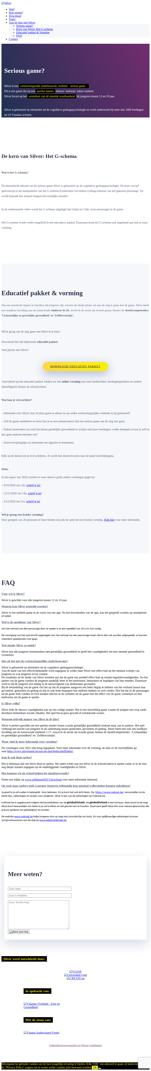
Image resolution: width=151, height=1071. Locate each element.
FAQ (19, 35)
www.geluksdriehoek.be (52, 820)
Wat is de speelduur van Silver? (21, 622)
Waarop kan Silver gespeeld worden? (24, 606)
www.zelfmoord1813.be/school (43, 779)
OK (95, 1067)
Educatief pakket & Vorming (33, 32)
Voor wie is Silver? (13, 593)
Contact (13, 39)
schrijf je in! (33, 485)
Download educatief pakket (75, 366)
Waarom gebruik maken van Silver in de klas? (30, 719)
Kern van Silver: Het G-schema (34, 29)
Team (12, 19)
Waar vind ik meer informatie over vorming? (29, 741)
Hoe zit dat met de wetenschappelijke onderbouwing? (34, 661)
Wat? (12, 9)
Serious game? (24, 25)
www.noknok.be (23, 816)
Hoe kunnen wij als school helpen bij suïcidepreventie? (35, 773)
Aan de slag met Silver (22, 22)
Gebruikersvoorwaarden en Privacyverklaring (75, 1045)
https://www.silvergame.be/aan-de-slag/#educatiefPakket (40, 751)
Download (15, 15)
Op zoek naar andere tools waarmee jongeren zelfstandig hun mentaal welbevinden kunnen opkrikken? (66, 785)
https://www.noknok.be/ (109, 792)
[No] (99, 1068)
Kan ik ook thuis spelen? (16, 757)
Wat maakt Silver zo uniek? (18, 645)
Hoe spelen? (16, 12)
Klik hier (109, 519)
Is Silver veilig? (10, 703)
